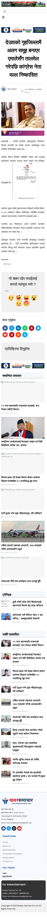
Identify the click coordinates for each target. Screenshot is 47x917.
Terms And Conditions (12, 854)
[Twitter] (8, 828)
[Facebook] (3, 828)
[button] (5, 328)
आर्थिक (5, 576)
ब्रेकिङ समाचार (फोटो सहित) (11, 540)
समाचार (5, 400)
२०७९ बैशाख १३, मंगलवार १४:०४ (9, 413)
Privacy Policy (8, 857)
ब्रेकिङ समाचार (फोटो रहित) (10, 436)
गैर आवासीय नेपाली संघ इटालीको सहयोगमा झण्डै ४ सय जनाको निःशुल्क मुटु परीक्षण (29, 776)
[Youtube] (19, 828)
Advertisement (9, 850)
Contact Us (8, 861)
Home (5, 842)
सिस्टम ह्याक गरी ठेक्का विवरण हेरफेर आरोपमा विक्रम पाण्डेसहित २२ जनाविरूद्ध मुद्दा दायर (29, 675)
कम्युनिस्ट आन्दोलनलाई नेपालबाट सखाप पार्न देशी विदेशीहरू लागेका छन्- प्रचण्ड (29, 658)
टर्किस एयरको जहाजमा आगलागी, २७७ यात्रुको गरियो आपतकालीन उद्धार (27, 704)
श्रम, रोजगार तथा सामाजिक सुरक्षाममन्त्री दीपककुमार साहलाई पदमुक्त (27, 747)
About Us (7, 846)
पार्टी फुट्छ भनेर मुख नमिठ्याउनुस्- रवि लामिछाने (21, 513)
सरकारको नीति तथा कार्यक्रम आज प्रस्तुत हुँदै (21, 581)
